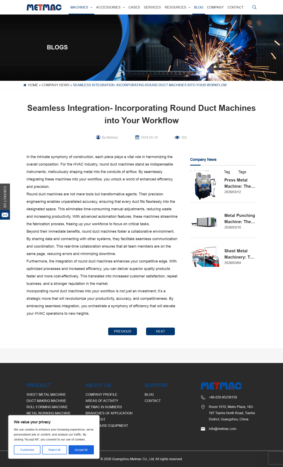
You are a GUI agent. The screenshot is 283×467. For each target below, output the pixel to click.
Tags (242, 172)
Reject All (54, 449)
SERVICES (152, 7)
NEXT (160, 331)
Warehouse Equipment (107, 425)
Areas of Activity (102, 401)
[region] (53, 437)
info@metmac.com (222, 429)
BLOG (198, 7)
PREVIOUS (122, 331)
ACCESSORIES (108, 7)
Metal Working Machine (49, 413)
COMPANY (215, 7)
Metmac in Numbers (104, 407)
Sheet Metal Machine (46, 394)
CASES (134, 7)
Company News (55, 85)
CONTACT (235, 7)
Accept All (81, 449)
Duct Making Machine (46, 401)
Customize (27, 449)
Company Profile (101, 394)
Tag (227, 172)
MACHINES (79, 7)
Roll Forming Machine (47, 407)
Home (33, 85)
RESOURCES (175, 7)
